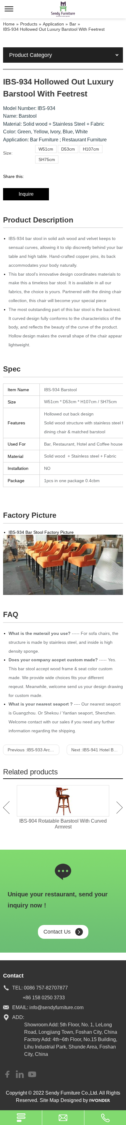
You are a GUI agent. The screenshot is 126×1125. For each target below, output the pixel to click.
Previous (6, 807)
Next (120, 807)
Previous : (33, 749)
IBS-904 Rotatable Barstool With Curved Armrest (63, 823)
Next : (97, 749)
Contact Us (57, 932)
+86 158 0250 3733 (44, 997)
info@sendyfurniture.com (56, 1007)
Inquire (26, 194)
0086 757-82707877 (46, 987)
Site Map (49, 1100)
